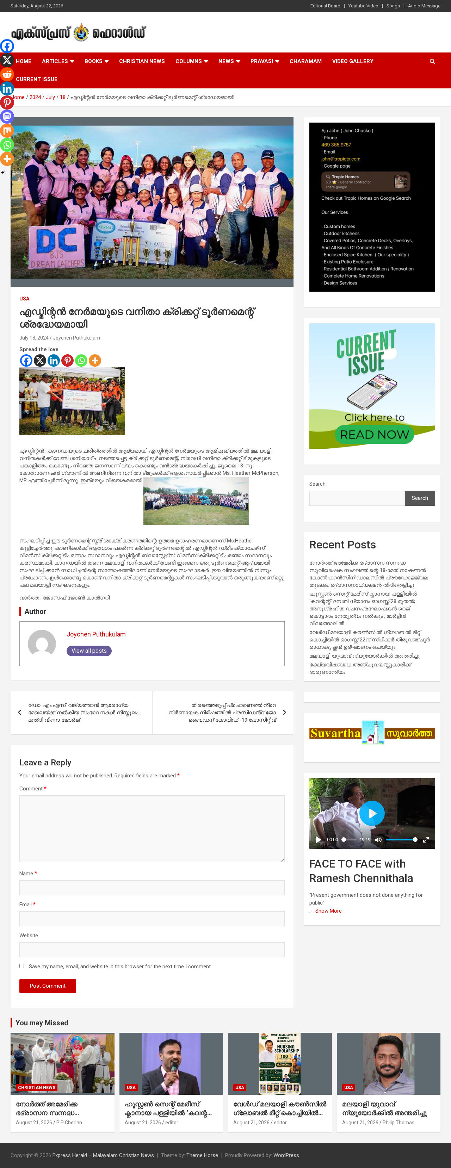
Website (28, 935)
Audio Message (424, 5)
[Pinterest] (67, 360)
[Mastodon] (7, 117)
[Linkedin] (54, 360)
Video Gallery (352, 61)
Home (23, 61)
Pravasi (262, 61)
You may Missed (42, 1023)
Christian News (142, 61)
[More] (95, 360)
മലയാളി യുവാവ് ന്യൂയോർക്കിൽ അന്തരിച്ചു (364, 656)
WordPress (286, 1155)
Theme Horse (202, 1155)
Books (94, 61)
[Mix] (7, 131)
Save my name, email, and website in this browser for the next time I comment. (120, 966)
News (226, 61)
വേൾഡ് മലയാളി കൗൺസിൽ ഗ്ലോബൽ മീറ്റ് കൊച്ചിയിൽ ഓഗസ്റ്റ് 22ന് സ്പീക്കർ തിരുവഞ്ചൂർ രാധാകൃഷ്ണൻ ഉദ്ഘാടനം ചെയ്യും (369, 639)
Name (28, 873)
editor (171, 1122)
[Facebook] (26, 360)
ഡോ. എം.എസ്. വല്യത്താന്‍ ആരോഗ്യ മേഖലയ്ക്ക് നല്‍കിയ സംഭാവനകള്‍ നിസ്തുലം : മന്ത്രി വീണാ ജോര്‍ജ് (84, 712)
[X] (40, 360)
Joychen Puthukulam (76, 338)
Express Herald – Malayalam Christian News (103, 1155)
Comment (33, 788)
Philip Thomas (398, 1122)
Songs (393, 5)
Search (317, 484)
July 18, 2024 (34, 338)
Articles (55, 61)
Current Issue (36, 79)
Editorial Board (325, 5)
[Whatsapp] (81, 360)
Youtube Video (363, 5)
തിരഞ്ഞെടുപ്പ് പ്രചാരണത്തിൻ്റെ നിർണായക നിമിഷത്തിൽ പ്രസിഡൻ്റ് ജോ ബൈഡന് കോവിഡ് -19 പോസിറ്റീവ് (222, 712)
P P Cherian (69, 1122)
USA (24, 299)
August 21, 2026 (34, 1122)
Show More (328, 911)
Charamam (306, 61)
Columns (188, 61)
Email (27, 904)
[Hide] (3, 172)
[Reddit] (7, 74)
